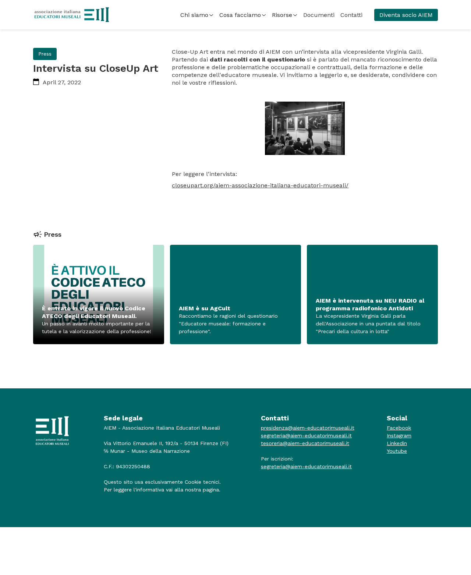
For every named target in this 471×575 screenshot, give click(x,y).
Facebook (399, 428)
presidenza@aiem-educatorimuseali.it (307, 428)
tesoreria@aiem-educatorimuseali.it (305, 443)
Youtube (397, 451)
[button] (196, 14)
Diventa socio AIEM (406, 14)
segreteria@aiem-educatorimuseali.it (306, 435)
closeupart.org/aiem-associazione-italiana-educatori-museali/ (260, 185)
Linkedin (397, 443)
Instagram (399, 435)
